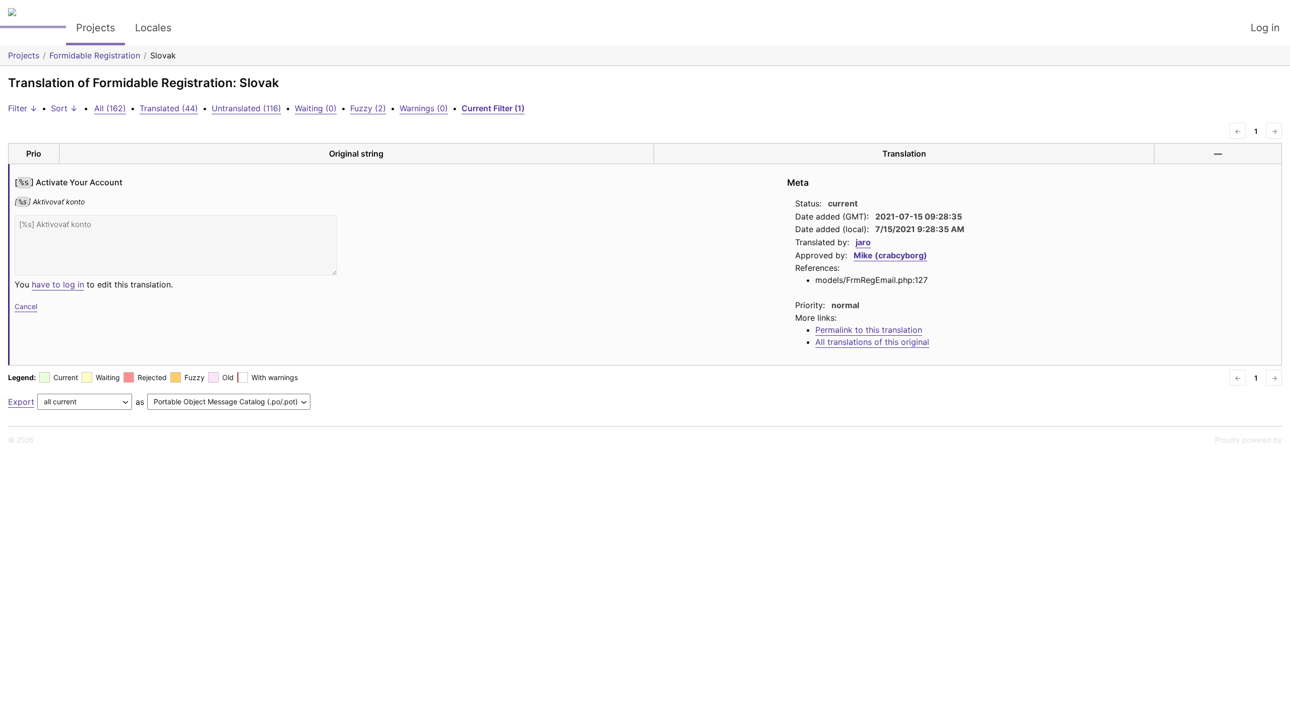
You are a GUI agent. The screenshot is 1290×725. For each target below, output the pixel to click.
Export (21, 402)
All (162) (110, 108)
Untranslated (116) (246, 108)
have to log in (58, 284)
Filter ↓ (22, 108)
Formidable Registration (94, 55)
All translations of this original (872, 342)
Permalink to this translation (868, 330)
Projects (95, 28)
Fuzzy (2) (368, 108)
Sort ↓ (64, 108)
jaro (863, 242)
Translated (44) (169, 108)
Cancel (26, 306)
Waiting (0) (316, 108)
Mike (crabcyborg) (890, 255)
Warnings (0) (424, 108)
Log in (1265, 28)
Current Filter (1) (493, 108)
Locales (153, 28)
